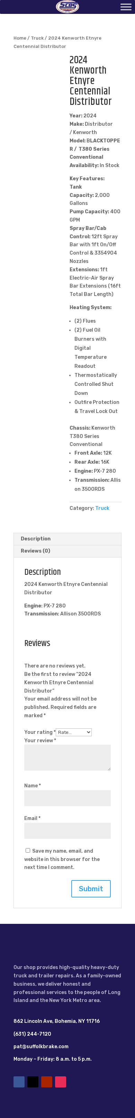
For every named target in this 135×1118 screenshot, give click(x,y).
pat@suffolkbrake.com (41, 1047)
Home (20, 38)
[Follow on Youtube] (46, 1081)
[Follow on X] (32, 1081)
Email (32, 818)
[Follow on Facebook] (19, 1081)
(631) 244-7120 (32, 1034)
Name (32, 786)
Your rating (40, 732)
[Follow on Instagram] (60, 1081)
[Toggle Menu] (126, 6)
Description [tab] (36, 539)
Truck (37, 38)
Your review (40, 741)
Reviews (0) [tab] (35, 551)
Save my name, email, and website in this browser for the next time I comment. (62, 859)
